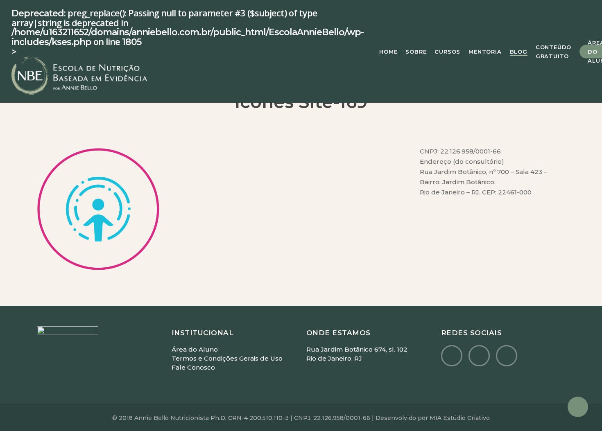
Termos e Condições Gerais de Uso (227, 358)
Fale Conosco (193, 367)
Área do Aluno (195, 349)
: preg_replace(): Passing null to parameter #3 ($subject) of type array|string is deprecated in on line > (187, 32)
